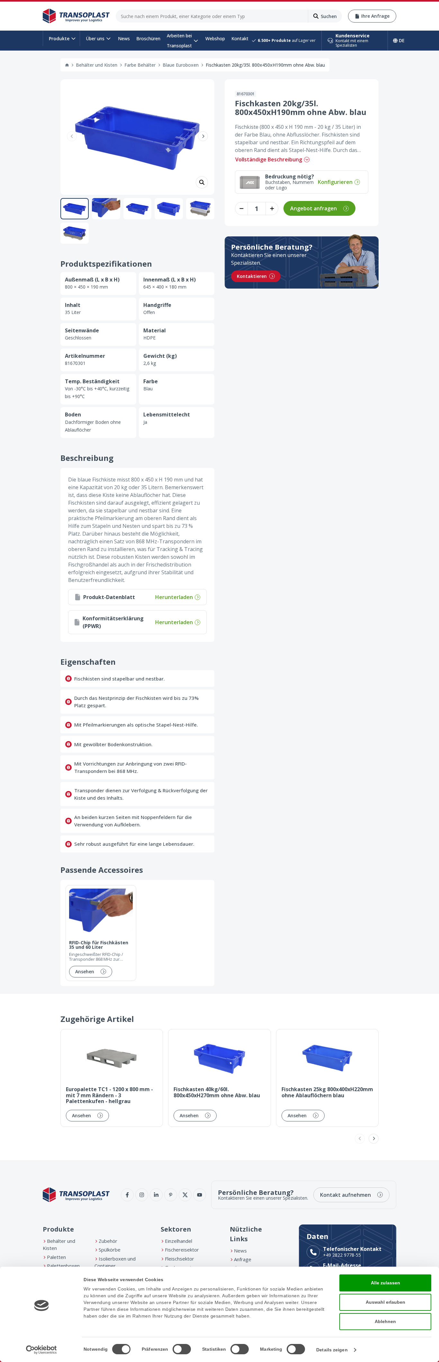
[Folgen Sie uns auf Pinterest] (170, 1194)
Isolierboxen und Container (115, 1262)
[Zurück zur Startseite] (76, 16)
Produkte (59, 38)
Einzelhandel (178, 1241)
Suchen (329, 16)
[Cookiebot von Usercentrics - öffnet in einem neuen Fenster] (41, 1349)
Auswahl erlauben (385, 1302)
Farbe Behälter (140, 65)
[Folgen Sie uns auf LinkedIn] (156, 1194)
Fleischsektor (179, 1258)
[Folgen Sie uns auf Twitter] (185, 1194)
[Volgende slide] (374, 1139)
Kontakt (239, 38)
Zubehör (108, 1241)
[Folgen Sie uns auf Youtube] (199, 1194)
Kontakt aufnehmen (345, 1194)
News (124, 38)
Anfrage (242, 1259)
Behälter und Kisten (96, 65)
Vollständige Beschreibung (268, 160)
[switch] (182, 1349)
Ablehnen (385, 1321)
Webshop (215, 38)
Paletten (56, 1257)
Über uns (95, 38)
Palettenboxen (63, 1265)
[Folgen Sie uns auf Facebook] (127, 1194)
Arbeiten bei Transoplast (179, 41)
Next (203, 136)
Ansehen (84, 971)
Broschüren (148, 38)
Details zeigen (331, 1349)
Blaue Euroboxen (181, 65)
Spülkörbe (110, 1249)
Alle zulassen (385, 1282)
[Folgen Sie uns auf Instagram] (141, 1194)
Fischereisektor (182, 1249)
